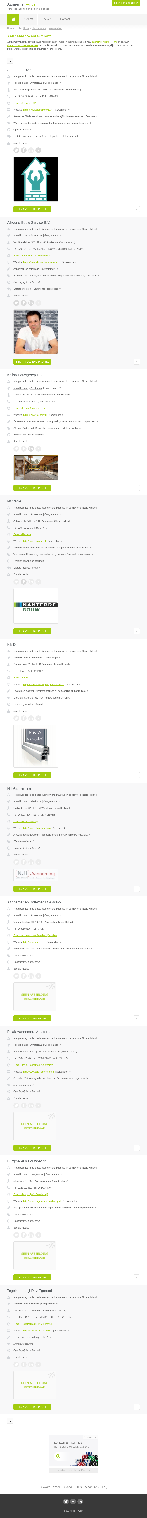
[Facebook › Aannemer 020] (24, 150)
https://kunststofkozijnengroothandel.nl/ (43, 684)
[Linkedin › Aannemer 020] (31, 150)
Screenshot (62, 109)
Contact (65, 19)
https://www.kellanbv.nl (35, 415)
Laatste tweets (22, 136)
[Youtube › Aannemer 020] (38, 150)
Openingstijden (22, 129)
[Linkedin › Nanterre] (31, 582)
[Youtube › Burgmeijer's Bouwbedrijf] (38, 1235)
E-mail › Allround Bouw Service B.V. (32, 255)
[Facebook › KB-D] (24, 718)
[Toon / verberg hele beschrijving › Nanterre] (73, 548)
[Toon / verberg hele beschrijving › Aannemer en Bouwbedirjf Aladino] (73, 949)
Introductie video (73, 136)
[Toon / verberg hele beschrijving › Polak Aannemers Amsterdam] (73, 1078)
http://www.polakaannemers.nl (38, 1071)
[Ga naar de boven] (137, 209)
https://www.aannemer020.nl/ (38, 109)
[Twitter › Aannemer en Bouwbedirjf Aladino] (16, 976)
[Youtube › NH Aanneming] (38, 862)
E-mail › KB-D (20, 677)
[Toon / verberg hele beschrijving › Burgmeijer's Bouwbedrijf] (73, 1208)
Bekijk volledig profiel (32, 209)
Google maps (52, 82)
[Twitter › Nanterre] (16, 582)
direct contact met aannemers (22, 45)
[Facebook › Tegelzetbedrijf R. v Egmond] (24, 1364)
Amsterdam (36, 82)
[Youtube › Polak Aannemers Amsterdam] (38, 1105)
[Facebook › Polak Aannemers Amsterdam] (24, 1105)
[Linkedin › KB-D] (31, 718)
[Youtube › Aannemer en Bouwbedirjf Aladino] (38, 976)
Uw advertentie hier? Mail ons (73, 1470)
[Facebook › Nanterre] (24, 582)
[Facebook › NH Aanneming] (24, 862)
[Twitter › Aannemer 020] (16, 150)
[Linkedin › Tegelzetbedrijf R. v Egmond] (31, 1364)
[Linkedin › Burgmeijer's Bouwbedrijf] (31, 1235)
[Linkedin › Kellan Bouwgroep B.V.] (31, 449)
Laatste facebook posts (47, 136)
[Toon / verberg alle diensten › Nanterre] (73, 554)
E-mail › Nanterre (22, 534)
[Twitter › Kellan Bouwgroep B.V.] (16, 449)
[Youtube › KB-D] (38, 718)
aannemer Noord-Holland (104, 41)
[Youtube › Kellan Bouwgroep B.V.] (38, 449)
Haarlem (35, 1303)
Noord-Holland (20, 82)
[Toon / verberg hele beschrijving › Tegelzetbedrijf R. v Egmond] (73, 1337)
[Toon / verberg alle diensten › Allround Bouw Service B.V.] (73, 275)
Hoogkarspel (37, 1174)
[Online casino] (76, 1436)
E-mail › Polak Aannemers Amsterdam (33, 1065)
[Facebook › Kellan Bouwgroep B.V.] (24, 449)
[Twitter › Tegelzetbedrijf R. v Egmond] (16, 1364)
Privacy (80, 1511)
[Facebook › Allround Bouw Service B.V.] (24, 303)
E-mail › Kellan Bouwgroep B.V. (29, 408)
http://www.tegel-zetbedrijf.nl (38, 1330)
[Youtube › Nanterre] (38, 582)
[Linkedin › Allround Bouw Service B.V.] (31, 303)
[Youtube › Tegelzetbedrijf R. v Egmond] (38, 1364)
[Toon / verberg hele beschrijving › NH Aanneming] (73, 835)
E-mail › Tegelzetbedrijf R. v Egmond (32, 1324)
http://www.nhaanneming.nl (37, 828)
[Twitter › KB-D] (16, 718)
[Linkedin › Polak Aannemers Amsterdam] (31, 1105)
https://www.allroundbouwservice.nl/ (41, 262)
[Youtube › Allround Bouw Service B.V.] (38, 303)
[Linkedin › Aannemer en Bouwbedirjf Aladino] (31, 976)
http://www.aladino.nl (34, 942)
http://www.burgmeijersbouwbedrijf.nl (42, 1201)
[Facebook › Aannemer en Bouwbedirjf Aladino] (24, 976)
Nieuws (28, 19)
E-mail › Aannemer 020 (25, 103)
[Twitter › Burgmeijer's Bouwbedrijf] (16, 1235)
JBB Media (70, 1511)
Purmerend (36, 657)
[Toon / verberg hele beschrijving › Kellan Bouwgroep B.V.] (73, 421)
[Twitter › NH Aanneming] (16, 862)
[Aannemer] (13, 19)
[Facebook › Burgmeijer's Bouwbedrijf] (24, 1235)
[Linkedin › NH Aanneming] (31, 862)
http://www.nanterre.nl (34, 541)
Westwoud (36, 801)
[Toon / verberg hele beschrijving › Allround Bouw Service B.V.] (73, 269)
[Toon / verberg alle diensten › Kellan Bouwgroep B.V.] (73, 428)
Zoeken (46, 19)
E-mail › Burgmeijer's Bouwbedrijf (30, 1194)
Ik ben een (125, 3)
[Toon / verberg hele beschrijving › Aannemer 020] (73, 116)
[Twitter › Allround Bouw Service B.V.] (16, 303)
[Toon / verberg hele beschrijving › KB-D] (73, 691)
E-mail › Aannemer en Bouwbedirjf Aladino (35, 935)
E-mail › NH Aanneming (25, 821)
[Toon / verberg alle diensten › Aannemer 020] (73, 123)
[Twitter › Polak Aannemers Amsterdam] (16, 1105)
